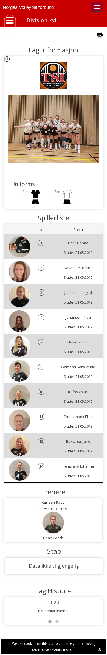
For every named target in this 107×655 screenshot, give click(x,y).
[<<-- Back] (7, 59)
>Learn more (62, 649)
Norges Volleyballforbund (28, 7)
